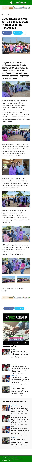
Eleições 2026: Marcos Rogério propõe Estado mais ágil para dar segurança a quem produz (20, 353)
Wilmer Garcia (14, 357)
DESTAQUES (14, 349)
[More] (25, 33)
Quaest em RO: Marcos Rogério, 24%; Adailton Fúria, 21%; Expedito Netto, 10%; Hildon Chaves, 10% (20, 409)
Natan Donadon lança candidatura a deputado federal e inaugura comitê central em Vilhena (19, 391)
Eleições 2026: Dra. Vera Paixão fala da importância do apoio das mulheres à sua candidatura (20, 380)
